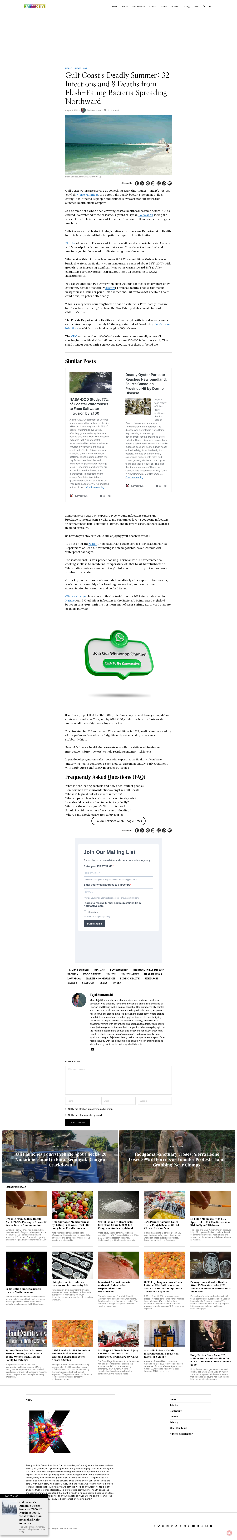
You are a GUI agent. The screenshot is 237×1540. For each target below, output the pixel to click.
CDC (73, 336)
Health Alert (130, 974)
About (173, 1399)
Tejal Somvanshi (94, 110)
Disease (99, 970)
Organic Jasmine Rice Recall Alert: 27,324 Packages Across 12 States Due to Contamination (26, 1222)
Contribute (176, 1411)
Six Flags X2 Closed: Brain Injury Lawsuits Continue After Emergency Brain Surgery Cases (118, 1353)
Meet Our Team (178, 1428)
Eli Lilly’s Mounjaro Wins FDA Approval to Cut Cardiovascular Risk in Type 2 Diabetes (210, 1222)
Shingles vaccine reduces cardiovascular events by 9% (70, 1284)
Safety (72, 982)
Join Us (174, 1405)
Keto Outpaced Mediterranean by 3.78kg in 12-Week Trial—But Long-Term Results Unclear (71, 1225)
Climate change (75, 596)
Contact (174, 1416)
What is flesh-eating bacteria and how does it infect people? (104, 786)
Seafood (88, 982)
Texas (103, 982)
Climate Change (78, 970)
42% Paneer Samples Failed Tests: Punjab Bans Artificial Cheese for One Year (161, 1225)
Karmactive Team (69, 1528)
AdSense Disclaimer (181, 1433)
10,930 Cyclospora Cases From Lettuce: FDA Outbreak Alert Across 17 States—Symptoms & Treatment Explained (163, 1287)
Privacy (174, 1422)
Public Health (130, 978)
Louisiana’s (145, 215)
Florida (70, 243)
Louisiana (74, 978)
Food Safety (92, 974)
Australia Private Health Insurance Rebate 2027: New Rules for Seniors (161, 1353)
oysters (110, 288)
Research (151, 978)
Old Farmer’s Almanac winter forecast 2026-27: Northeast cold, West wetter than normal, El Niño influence (31, 1512)
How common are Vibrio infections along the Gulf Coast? (102, 790)
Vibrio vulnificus (87, 194)
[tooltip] (137, 183)
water (93, 544)
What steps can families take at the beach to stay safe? (100, 798)
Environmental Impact (148, 970)
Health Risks (153, 974)
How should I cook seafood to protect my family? (97, 802)
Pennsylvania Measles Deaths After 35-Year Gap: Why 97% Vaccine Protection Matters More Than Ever (210, 1287)
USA (85, 68)
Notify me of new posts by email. (85, 1115)
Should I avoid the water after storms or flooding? (98, 810)
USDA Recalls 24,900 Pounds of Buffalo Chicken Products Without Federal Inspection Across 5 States (71, 1355)
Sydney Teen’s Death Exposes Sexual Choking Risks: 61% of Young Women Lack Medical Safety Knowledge (24, 1355)
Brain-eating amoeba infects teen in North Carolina (23, 1290)
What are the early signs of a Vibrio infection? (95, 806)
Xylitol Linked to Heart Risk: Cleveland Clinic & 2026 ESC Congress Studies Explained (115, 1225)
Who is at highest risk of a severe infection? (94, 794)
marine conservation (100, 978)
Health (69, 68)
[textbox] (70, 1482)
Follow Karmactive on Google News (118, 821)
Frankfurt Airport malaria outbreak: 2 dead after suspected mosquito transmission (114, 1287)
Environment (119, 970)
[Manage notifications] (229, 1532)
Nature (70, 600)
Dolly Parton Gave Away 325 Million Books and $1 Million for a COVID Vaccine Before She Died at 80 (210, 1360)
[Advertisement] (118, 37)
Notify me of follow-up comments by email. (90, 1108)
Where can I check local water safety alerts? (94, 814)
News (78, 68)
